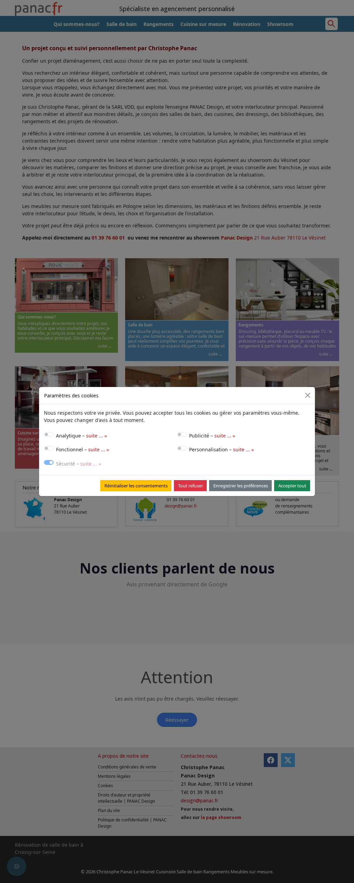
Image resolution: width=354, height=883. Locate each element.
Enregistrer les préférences (240, 486)
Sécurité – (78, 463)
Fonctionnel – (82, 449)
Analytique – (81, 435)
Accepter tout (292, 486)
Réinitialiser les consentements (136, 486)
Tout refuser (190, 486)
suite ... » (96, 435)
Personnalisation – (221, 449)
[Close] (308, 395)
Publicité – (212, 435)
